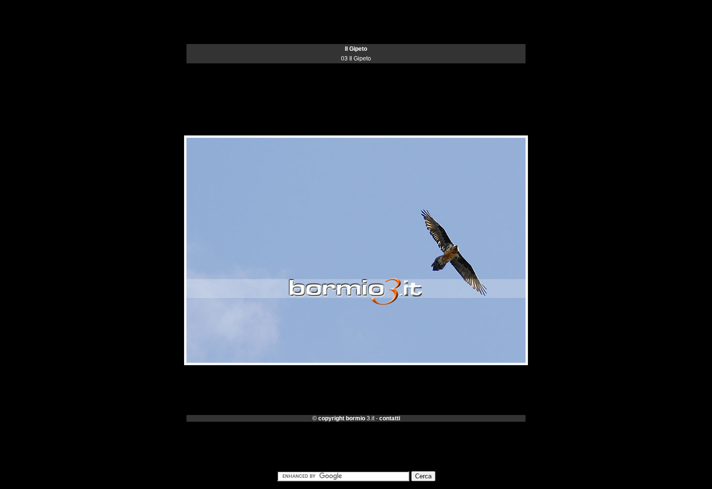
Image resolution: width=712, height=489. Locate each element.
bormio (355, 418)
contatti (389, 418)
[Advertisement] (356, 85)
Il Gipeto (356, 48)
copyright (331, 418)
